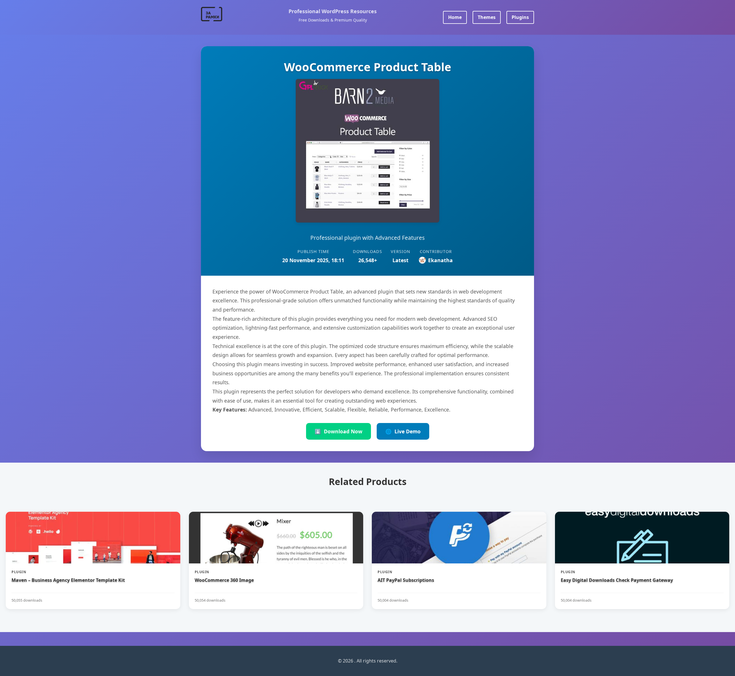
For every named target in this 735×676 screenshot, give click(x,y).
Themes (487, 17)
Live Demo (403, 431)
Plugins (520, 17)
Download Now (338, 431)
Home (455, 17)
